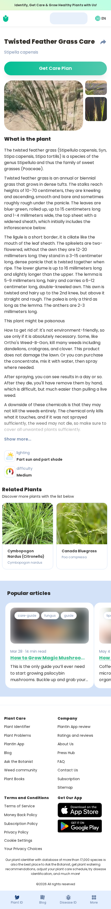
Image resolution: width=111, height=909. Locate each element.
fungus (50, 615)
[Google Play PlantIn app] (80, 825)
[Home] (5, 18)
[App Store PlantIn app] (80, 810)
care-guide (27, 615)
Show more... (17, 439)
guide (68, 615)
